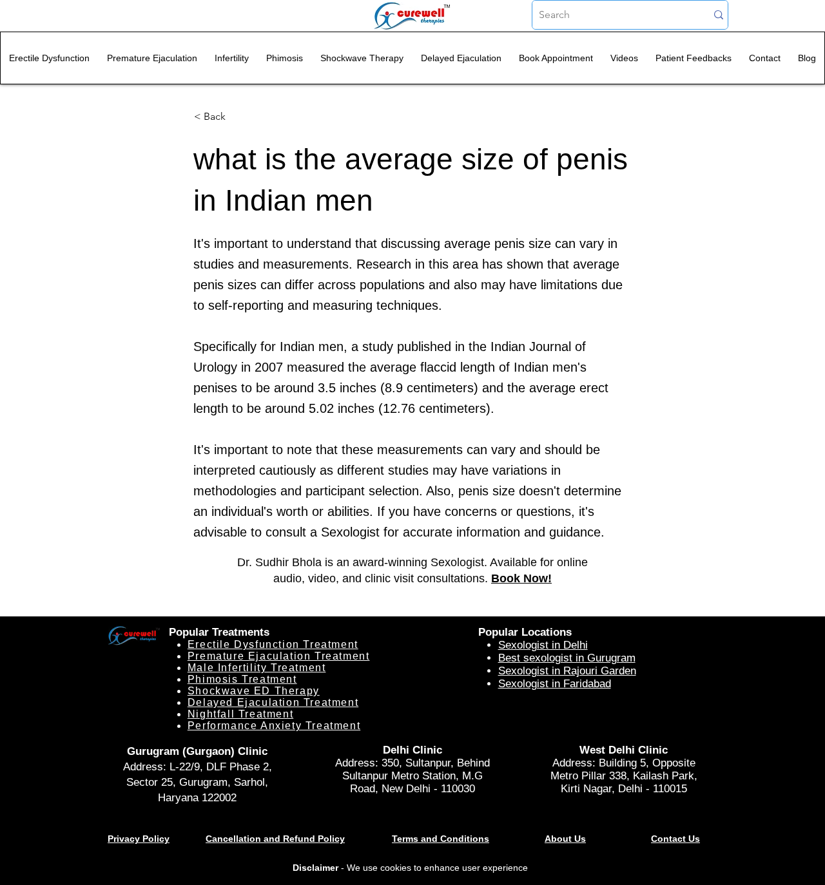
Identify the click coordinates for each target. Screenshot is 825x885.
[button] (236, 116)
